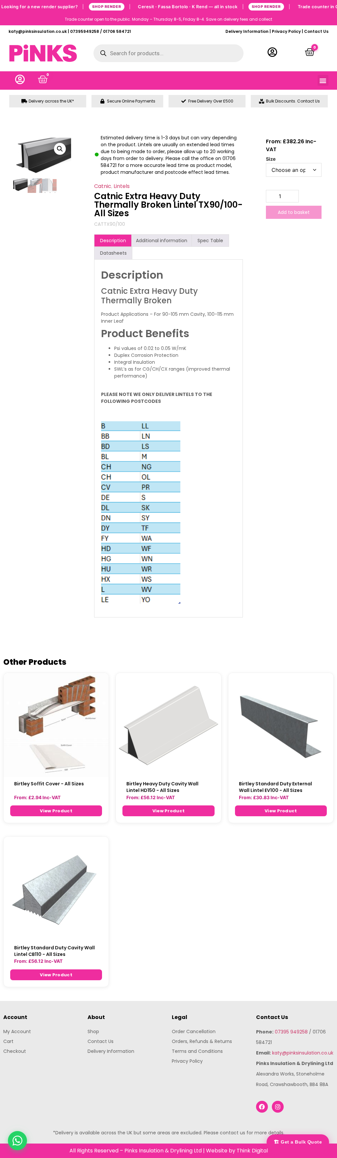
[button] (323, 80)
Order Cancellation (194, 1031)
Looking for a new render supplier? (66, 6)
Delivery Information (247, 31)
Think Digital (252, 1150)
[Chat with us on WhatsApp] (17, 1140)
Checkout (14, 1051)
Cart (8, 1041)
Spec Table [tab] (210, 240)
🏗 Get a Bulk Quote (298, 1142)
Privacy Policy (286, 31)
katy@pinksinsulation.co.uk (302, 1053)
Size (271, 159)
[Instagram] (278, 1107)
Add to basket (294, 212)
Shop (93, 1031)
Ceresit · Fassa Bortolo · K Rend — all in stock (214, 6)
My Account (17, 1031)
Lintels (122, 186)
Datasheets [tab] (113, 253)
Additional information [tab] (161, 240)
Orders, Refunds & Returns (202, 1041)
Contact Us (316, 31)
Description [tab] (113, 240)
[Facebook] (262, 1107)
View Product (56, 811)
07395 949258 (291, 1032)
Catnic (102, 186)
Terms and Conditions (197, 1051)
